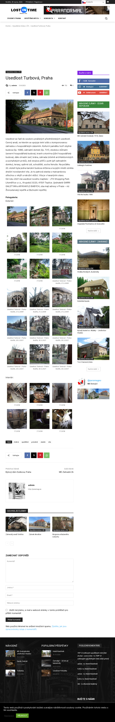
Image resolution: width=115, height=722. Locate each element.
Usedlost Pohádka (60, 671)
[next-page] (12, 543)
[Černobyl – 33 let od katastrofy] (46, 663)
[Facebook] (27, 92)
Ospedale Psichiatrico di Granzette (90, 224)
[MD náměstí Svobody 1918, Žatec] (93, 123)
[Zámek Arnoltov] (39, 524)
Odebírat (103, 92)
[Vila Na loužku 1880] (93, 181)
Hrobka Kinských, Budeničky (88, 272)
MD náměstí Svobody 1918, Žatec (90, 136)
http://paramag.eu (34, 489)
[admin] (7, 85)
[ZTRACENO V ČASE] (25, 10)
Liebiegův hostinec (84, 165)
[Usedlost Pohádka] (46, 673)
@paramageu (94, 380)
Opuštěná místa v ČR (20, 26)
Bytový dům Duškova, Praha (18, 472)
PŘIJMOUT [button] (22, 715)
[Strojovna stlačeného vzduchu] (62, 524)
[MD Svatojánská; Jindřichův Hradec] (10, 653)
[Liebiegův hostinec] (93, 152)
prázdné (34, 442)
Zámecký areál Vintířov (15, 534)
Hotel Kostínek (58, 651)
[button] (106, 18)
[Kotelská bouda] (93, 288)
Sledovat (103, 87)
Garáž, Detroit (22, 661)
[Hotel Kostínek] (46, 653)
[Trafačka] (10, 673)
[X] (34, 92)
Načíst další (92, 231)
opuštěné (25, 442)
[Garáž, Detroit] (10, 663)
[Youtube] (107, 2)
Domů (8, 26)
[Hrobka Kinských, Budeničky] (93, 258)
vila (49, 442)
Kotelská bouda (83, 301)
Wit (78, 684)
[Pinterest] (40, 92)
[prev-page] (7, 543)
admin (14, 85)
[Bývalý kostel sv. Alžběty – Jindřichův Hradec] (93, 317)
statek (43, 442)
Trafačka (20, 671)
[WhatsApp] (47, 92)
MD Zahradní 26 (66, 472)
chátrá (16, 442)
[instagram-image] (82, 394)
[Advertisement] (57, 49)
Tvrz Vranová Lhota (84, 362)
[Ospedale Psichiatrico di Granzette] (93, 210)
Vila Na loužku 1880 (85, 195)
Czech (89, 2)
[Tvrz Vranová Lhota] (93, 349)
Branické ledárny (90, 684)
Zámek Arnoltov (35, 534)
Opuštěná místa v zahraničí (88, 221)
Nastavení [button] (9, 715)
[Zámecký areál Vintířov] (16, 524)
